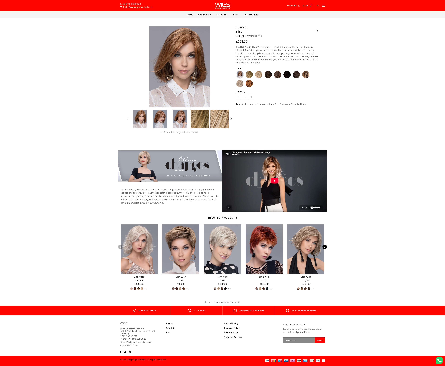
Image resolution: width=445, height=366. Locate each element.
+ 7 (145, 288)
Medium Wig (287, 104)
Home (208, 302)
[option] (179, 66)
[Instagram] (125, 352)
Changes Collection (223, 302)
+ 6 (271, 288)
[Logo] (222, 6)
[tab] (222, 217)
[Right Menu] (323, 6)
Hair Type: (241, 35)
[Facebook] (120, 352)
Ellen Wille (242, 27)
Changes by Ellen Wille (255, 104)
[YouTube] (130, 352)
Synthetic (301, 104)
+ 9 (187, 288)
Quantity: (241, 91)
